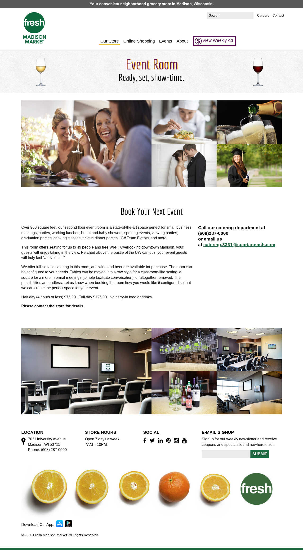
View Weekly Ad (217, 40)
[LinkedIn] (161, 440)
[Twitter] (153, 440)
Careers (263, 15)
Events (165, 41)
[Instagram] (177, 440)
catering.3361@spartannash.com (239, 244)
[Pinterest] (169, 440)
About (182, 41)
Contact (278, 15)
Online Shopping (139, 41)
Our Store (109, 41)
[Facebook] (145, 440)
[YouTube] (185, 440)
